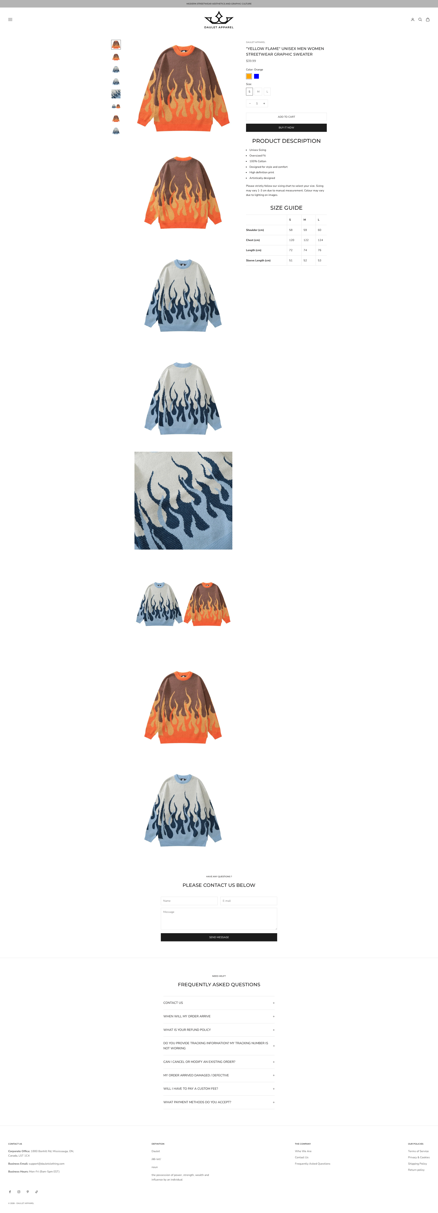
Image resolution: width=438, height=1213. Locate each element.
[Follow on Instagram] (19, 1192)
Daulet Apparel (255, 42)
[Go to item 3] (116, 69)
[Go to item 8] (116, 131)
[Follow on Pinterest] (27, 1192)
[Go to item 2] (116, 57)
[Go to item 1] (116, 44)
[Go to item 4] (116, 81)
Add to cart (286, 117)
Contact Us (301, 1157)
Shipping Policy (417, 1164)
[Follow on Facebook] (10, 1192)
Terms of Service (418, 1151)
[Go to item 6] (116, 106)
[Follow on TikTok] (36, 1192)
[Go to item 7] (116, 118)
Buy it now (286, 127)
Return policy (416, 1170)
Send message (219, 937)
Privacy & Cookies (419, 1157)
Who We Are (303, 1151)
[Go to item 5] (116, 94)
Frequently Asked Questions (312, 1164)
